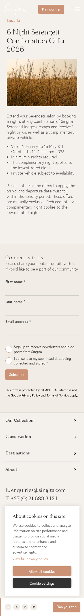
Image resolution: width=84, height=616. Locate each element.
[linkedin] (26, 607)
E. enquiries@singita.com (35, 490)
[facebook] (9, 607)
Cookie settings (42, 583)
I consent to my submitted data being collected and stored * (42, 360)
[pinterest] (34, 607)
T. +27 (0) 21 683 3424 (31, 498)
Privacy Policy (31, 395)
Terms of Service (58, 395)
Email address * (18, 321)
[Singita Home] (21, 9)
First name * (15, 281)
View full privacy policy (30, 558)
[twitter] (17, 607)
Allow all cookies (42, 571)
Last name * (15, 301)
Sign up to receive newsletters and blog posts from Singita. (44, 349)
